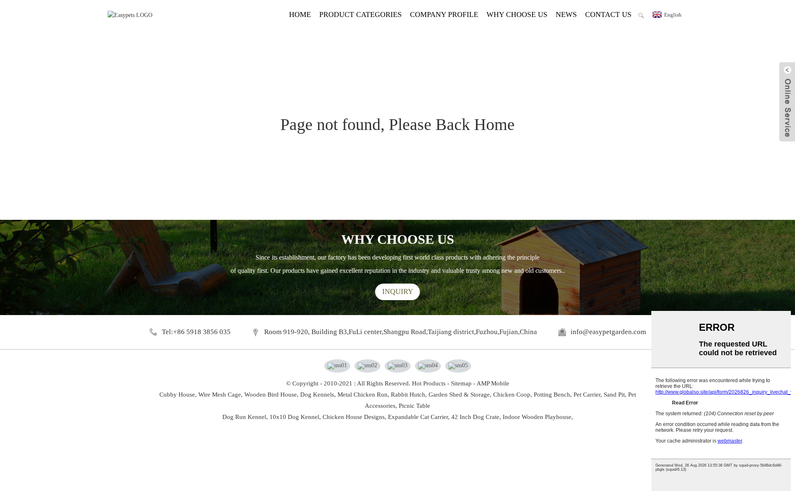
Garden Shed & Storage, (460, 394)
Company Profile (444, 14)
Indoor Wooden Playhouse (537, 417)
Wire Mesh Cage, (220, 394)
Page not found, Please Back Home (397, 124)
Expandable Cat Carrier (418, 417)
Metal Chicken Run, (363, 394)
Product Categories (360, 14)
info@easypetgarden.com (608, 332)
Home (300, 14)
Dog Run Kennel (244, 417)
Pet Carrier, (587, 394)
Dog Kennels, (318, 394)
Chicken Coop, (512, 394)
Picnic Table (414, 405)
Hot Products (429, 383)
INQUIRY (397, 291)
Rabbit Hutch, (409, 394)
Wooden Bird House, (271, 394)
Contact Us (608, 14)
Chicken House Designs (354, 417)
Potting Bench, (553, 394)
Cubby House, (178, 394)
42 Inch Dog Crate (475, 417)
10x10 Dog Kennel (294, 417)
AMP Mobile (493, 383)
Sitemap (461, 383)
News (566, 14)
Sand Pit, (615, 394)
